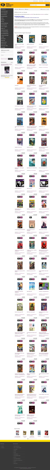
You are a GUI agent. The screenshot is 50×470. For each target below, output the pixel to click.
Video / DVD (3, 40)
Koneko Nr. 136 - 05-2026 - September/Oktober (31, 354)
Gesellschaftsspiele (4, 30)
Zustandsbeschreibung (17, 458)
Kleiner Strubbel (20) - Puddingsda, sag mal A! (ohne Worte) (44, 333)
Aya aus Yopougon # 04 (43, 167)
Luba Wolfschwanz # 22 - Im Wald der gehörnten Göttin (31, 395)
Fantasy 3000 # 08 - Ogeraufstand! (18, 209)
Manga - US (3, 28)
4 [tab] (31, 438)
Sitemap (15, 461)
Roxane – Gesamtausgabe (43, 64)
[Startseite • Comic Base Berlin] (6, 5)
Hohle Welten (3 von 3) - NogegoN (31, 230)
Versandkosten (23, 50)
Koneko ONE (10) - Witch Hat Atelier (43, 271)
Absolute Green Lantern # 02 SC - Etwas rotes (20, 415)
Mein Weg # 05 (29, 291)
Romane (2, 21)
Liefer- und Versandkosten (17, 447)
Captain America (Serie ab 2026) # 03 (19, 251)
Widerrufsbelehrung (16, 446)
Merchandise (3, 38)
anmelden (31, 14)
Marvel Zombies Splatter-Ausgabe (31, 374)
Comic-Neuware (4, 14)
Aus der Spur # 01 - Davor (19, 106)
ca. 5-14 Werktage (45, 67)
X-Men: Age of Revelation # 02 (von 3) (31, 86)
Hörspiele (2, 37)
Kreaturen (16, 85)
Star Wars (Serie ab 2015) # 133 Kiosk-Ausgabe (43, 148)
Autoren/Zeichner (4, 24)
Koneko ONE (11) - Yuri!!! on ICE (44, 394)
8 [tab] (36, 438)
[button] (32, 5)
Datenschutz (15, 463)
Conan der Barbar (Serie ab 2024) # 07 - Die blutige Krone (20, 374)
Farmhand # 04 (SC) (18, 64)
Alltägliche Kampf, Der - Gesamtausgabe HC (31, 415)
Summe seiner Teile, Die (43, 229)
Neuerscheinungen (4, 11)
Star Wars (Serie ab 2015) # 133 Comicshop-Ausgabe (31, 65)
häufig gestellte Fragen (17, 455)
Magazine (2, 19)
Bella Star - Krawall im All (31, 209)
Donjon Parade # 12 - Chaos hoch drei (43, 312)
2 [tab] (29, 438)
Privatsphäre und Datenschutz (18, 460)
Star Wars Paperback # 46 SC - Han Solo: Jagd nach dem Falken (32, 127)
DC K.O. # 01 (41, 44)
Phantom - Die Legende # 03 (43, 291)
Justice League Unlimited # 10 (20, 229)
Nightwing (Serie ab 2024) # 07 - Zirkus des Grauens (43, 251)
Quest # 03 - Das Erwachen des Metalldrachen (31, 106)
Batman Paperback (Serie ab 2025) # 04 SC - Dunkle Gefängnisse (20, 333)
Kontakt (17, 9)
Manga (2, 18)
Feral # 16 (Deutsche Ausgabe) (42, 86)
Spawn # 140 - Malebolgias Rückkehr (19, 168)
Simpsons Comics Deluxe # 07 (44, 106)
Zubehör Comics (4, 42)
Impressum (22, 9)
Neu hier (15, 457)
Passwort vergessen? (4, 58)
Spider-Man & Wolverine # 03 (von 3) (20, 271)
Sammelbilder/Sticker (4, 33)
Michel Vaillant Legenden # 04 (19, 127)
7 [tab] (34, 438)
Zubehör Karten (3, 43)
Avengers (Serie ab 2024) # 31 (44, 209)
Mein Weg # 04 (29, 188)
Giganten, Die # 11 (30, 147)
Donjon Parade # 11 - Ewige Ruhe (19, 45)
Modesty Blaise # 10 (18, 188)
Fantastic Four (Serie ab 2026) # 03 (19, 292)
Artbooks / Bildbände (4, 23)
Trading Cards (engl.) (4, 35)
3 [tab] (30, 438)
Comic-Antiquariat (4, 12)
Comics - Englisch (4, 26)
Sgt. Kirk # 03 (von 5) (30, 44)
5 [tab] (32, 438)
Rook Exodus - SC (42, 126)
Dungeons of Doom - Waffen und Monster (32, 251)
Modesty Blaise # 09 (42, 188)
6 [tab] (33, 438)
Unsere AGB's (15, 449)
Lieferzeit (2, 446)
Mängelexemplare (4, 16)
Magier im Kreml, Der (18, 147)
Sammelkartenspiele (4, 31)
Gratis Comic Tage (4, 45)
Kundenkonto (42, 14)
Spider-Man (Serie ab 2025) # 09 (44, 374)
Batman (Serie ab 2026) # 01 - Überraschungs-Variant (20, 395)
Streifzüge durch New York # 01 (32, 333)
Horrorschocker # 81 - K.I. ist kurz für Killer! (19, 354)
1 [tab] (27, 438)
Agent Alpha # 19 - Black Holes (32, 167)
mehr (12, 62)
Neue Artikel (3, 47)
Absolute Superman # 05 (31, 270)
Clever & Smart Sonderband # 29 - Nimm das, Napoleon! (43, 354)
